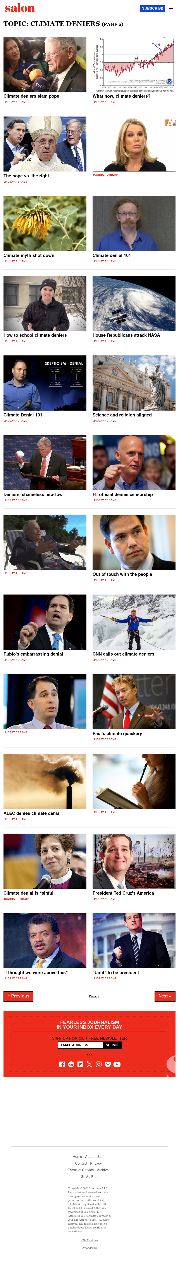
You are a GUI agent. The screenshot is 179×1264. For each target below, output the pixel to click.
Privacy (96, 1163)
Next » (165, 996)
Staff (100, 1157)
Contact (81, 1163)
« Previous (18, 996)
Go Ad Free (89, 1177)
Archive (103, 1170)
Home (77, 1157)
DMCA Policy (89, 1248)
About (89, 1157)
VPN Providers (89, 1240)
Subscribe (152, 8)
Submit (112, 1045)
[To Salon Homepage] (20, 7)
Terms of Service (81, 1170)
